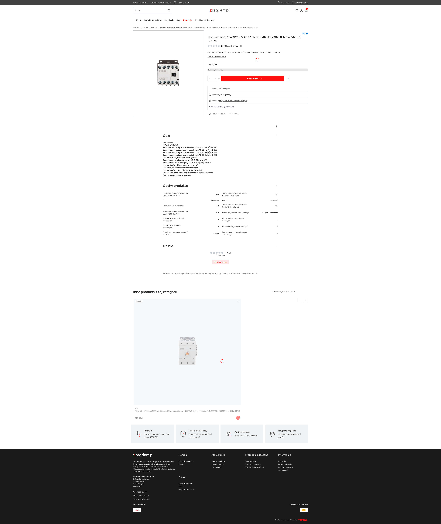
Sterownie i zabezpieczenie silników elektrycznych (176, 27)
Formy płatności (250, 461)
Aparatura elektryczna (150, 27)
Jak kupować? (283, 470)
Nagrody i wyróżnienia (186, 489)
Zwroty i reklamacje (285, 464)
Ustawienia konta (218, 464)
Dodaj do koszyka (254, 78)
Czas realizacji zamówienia (254, 467)
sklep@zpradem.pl (301, 2)
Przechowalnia (217, 467)
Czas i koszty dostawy (252, 464)
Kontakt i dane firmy (185, 483)
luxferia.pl (145, 499)
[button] (169, 10)
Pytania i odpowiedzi (186, 461)
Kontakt (181, 464)
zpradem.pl (136, 27)
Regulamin (282, 461)
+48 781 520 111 (286, 2)
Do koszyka (238, 418)
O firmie (181, 486)
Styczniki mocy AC (200, 27)
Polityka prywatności (285, 467)
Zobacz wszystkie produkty (282, 292)
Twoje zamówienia (218, 461)
